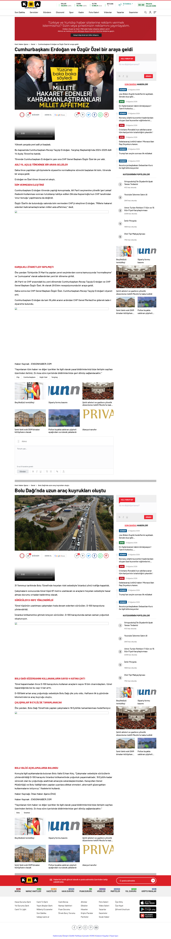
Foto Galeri (94, 12)
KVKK (92, 936)
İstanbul (27, 813)
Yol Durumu (130, 890)
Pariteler (115, 890)
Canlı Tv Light (20, 909)
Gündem (47, 12)
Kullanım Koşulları (102, 936)
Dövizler (84, 905)
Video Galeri (104, 905)
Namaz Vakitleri (33, 890)
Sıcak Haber (104, 917)
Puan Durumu (85, 890)
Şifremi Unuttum (122, 909)
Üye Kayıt (119, 905)
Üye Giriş (119, 902)
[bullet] (51, 471)
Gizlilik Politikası (75, 936)
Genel (33, 44)
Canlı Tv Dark (42, 902)
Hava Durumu (68, 890)
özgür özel (43, 377)
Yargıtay (54, 377)
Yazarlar (120, 12)
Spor (71, 12)
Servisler (34, 12)
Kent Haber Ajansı (21, 44)
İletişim (65, 936)
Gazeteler (133, 12)
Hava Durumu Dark (23, 902)
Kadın (81, 12)
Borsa (18, 890)
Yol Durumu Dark (22, 905)
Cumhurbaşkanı (29, 377)
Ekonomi (60, 12)
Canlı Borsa (63, 902)
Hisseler (101, 890)
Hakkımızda (57, 936)
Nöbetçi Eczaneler (45, 909)
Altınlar (84, 902)
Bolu (18, 813)
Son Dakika (20, 12)
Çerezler (86, 936)
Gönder (23, 471)
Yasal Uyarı (114, 936)
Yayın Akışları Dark (45, 905)
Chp (17, 377)
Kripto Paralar (149, 890)
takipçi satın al (43, 917)
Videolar (108, 12)
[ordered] (47, 471)
